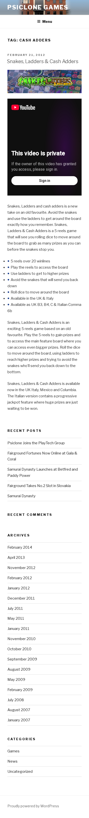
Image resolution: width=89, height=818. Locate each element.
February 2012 (19, 578)
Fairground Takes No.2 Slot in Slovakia (39, 486)
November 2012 (21, 568)
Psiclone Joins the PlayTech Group (36, 443)
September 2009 (22, 659)
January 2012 (18, 588)
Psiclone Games (37, 7)
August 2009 (18, 669)
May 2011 (15, 618)
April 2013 (16, 557)
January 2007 (18, 720)
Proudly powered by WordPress (33, 806)
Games (13, 751)
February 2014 (19, 547)
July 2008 (15, 700)
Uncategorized (20, 771)
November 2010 (21, 639)
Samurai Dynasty (21, 496)
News (12, 761)
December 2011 (21, 598)
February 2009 (20, 690)
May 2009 (16, 679)
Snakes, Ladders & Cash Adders (42, 61)
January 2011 (18, 628)
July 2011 (15, 608)
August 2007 (18, 710)
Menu (47, 21)
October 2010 (19, 649)
